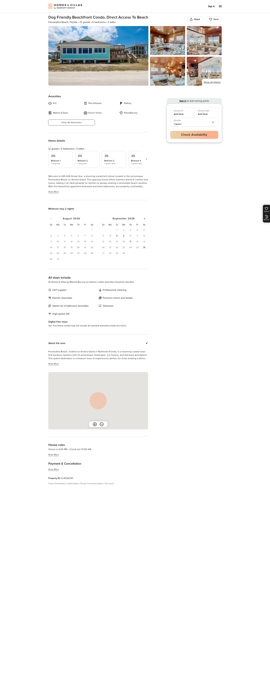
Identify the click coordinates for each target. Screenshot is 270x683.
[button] (110, 236)
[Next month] (144, 218)
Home (51, 483)
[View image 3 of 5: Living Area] (204, 40)
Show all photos (212, 82)
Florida (83, 483)
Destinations (60, 483)
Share (197, 19)
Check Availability (194, 135)
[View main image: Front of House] (98, 56)
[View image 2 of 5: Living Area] (167, 40)
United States (73, 483)
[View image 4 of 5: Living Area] (167, 71)
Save (216, 19)
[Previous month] (50, 218)
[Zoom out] (101, 424)
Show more (53, 192)
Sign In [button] (211, 6)
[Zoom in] (95, 424)
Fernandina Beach (95, 483)
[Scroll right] (146, 159)
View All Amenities (71, 122)
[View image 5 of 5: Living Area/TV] (204, 71)
